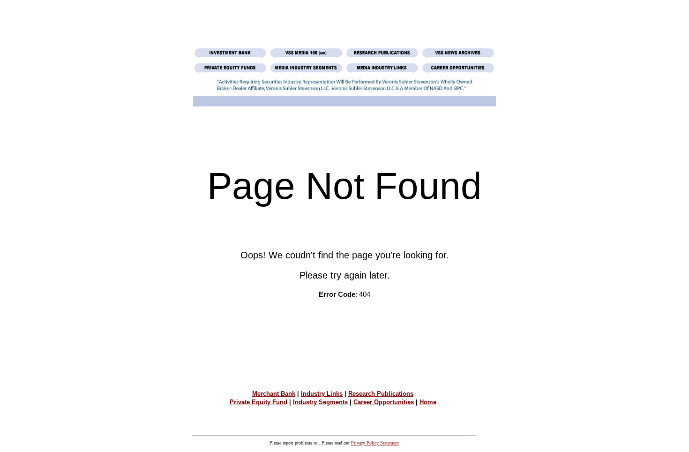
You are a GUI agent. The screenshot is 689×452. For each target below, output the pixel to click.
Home (427, 402)
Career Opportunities (383, 402)
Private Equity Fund (258, 402)
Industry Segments (320, 402)
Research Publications (380, 393)
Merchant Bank (273, 393)
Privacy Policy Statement (375, 442)
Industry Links (322, 393)
